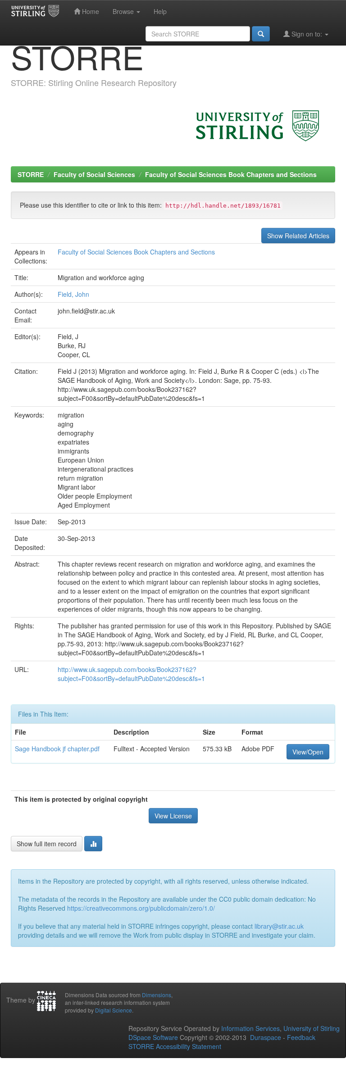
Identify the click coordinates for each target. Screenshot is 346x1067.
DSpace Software (153, 1037)
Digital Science (113, 1010)
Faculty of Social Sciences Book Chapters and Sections (231, 174)
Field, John (73, 294)
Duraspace (265, 1037)
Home (89, 11)
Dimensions (156, 995)
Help (160, 11)
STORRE (31, 174)
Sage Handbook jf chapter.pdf (57, 748)
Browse (124, 11)
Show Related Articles (298, 235)
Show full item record (47, 843)
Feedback (301, 1037)
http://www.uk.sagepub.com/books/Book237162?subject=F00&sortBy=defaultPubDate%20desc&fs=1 (131, 674)
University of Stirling (311, 1028)
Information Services (250, 1028)
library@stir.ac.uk (279, 926)
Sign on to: (307, 33)
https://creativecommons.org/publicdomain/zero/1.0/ (141, 908)
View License (173, 815)
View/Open (307, 751)
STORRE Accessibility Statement (174, 1046)
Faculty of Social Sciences (94, 174)
